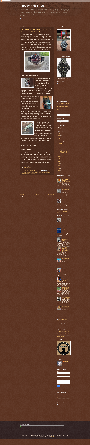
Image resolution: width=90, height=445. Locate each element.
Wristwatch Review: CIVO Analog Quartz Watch (65, 190)
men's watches (26, 173)
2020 (59, 156)
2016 (59, 163)
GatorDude (66, 361)
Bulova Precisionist (34, 172)
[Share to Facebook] (45, 170)
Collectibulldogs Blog (60, 336)
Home (37, 194)
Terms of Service (60, 396)
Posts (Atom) (27, 196)
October (60, 143)
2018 (59, 160)
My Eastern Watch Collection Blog (63, 331)
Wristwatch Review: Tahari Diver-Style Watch (65, 259)
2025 (59, 135)
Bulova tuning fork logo (43, 172)
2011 (59, 171)
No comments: (37, 170)
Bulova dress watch (27, 172)
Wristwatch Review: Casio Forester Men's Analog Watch (65, 288)
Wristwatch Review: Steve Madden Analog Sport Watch (65, 269)
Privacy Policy (59, 397)
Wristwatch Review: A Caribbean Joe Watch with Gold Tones (65, 307)
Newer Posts (23, 194)
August (60, 146)
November (61, 141)
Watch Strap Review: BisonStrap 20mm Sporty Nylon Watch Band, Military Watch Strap (65, 220)
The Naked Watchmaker (61, 334)
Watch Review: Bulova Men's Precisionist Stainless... (64, 152)
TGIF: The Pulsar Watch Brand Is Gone (65, 229)
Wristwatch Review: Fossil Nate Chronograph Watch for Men (66, 181)
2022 (59, 155)
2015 (59, 165)
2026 (59, 133)
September (61, 145)
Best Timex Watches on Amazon (62, 106)
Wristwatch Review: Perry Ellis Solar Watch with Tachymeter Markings (66, 239)
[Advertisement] (37, 184)
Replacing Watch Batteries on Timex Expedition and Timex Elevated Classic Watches (65, 249)
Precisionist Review (33, 173)
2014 (59, 166)
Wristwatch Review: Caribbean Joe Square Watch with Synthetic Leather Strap (65, 279)
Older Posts (51, 194)
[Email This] (42, 170)
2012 (59, 170)
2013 (59, 168)
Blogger (52, 436)
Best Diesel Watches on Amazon (62, 104)
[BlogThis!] (43, 170)
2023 (59, 138)
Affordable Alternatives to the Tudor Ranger (66, 298)
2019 (59, 158)
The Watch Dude (32, 5)
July (60, 148)
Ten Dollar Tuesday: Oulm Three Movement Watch (66, 200)
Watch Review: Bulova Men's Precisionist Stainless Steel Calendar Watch (36, 30)
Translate (65, 122)
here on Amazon (28, 167)
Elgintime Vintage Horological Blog (63, 333)
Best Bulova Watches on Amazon (63, 103)
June (60, 150)
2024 (59, 136)
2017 (59, 161)
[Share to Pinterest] (46, 170)
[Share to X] (44, 170)
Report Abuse (60, 389)
